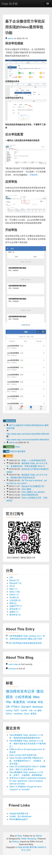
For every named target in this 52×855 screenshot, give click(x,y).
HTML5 (15, 706)
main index (13, 664)
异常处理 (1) (15, 608)
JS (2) (12, 585)
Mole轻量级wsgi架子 (18, 819)
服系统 (33, 713)
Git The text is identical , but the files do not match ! (26, 482)
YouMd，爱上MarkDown (20, 816)
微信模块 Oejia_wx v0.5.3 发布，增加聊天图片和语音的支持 (26, 476)
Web (36, 696)
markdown (18, 713)
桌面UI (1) (14, 611)
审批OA (13, 451)
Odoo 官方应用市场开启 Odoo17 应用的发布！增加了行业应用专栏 (27, 768)
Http (9, 702)
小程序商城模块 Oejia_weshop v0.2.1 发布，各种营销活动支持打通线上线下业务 (25, 637)
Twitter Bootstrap (28, 838)
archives (12, 668)
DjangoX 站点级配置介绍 (33, 486)
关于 (29, 850)
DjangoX (26, 706)
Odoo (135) (14, 591)
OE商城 (32, 702)
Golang (15, 841)
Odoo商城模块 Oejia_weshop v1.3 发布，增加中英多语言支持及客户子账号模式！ (27, 743)
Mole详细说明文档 (30, 494)
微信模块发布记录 (21, 691)
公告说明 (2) (15, 600)
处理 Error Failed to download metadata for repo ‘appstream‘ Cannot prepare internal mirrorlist (27, 780)
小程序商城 (23, 696)
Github (39, 835)
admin (10, 38)
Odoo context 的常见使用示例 (22, 754)
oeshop (9, 710)
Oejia (19, 835)
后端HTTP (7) (15, 606)
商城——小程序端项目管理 (34, 460)
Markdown (37, 706)
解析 (40, 710)
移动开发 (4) (15, 614)
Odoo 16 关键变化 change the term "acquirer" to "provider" (25, 788)
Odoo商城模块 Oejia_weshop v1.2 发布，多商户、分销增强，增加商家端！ (26, 773)
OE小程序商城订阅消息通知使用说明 (25, 643)
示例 (31, 710)
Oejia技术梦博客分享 (18, 813)
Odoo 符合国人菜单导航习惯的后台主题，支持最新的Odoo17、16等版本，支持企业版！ (27, 760)
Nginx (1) (13, 588)
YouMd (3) (14, 597)
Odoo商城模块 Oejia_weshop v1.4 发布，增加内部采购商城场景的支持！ (26, 736)
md (35, 710)
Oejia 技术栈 (9, 3)
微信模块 (21, 451)
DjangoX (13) (15, 583)
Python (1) (14, 594)
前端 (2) (13, 603)
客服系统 (19, 702)
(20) (11, 577)
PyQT (17, 710)
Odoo (17, 446)
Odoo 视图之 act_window (33, 491)
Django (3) (14, 580)
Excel (27, 713)
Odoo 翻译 (26, 489)
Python (9, 713)
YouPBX (24, 710)
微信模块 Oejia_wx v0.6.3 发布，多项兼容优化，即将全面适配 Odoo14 (26, 464)
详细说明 (33, 175)
